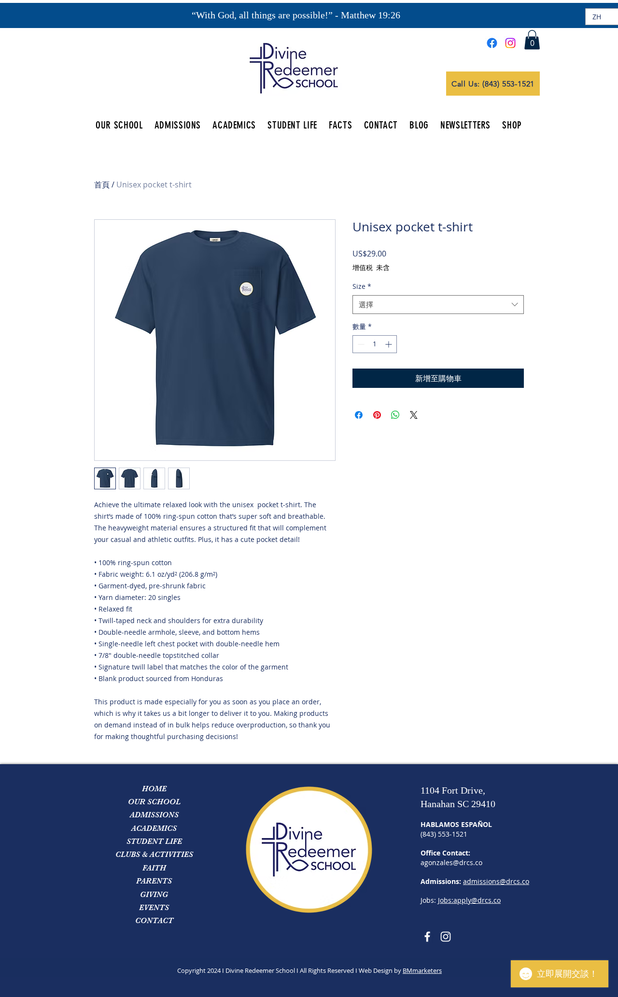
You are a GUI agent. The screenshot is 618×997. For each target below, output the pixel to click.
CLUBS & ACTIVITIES (154, 854)
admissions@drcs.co (496, 881)
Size (361, 286)
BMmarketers (422, 970)
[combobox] (438, 304)
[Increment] (389, 344)
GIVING (154, 894)
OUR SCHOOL (154, 802)
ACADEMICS (154, 828)
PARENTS (154, 881)
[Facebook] (492, 43)
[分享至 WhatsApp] (395, 415)
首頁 (102, 184)
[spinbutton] (374, 344)
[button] (532, 40)
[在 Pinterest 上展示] (377, 415)
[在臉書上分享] (359, 415)
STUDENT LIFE (154, 841)
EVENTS (154, 907)
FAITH (154, 868)
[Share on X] (414, 415)
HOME (154, 788)
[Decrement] (360, 344)
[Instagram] (510, 43)
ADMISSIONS (154, 815)
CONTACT (154, 920)
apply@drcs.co (477, 900)
